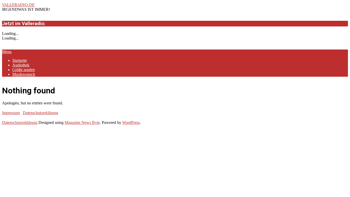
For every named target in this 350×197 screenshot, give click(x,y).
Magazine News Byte (82, 122)
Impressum (11, 113)
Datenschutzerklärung (40, 113)
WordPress (131, 122)
